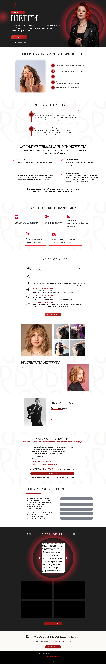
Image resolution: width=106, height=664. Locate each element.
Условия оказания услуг (53, 657)
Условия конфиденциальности (53, 656)
